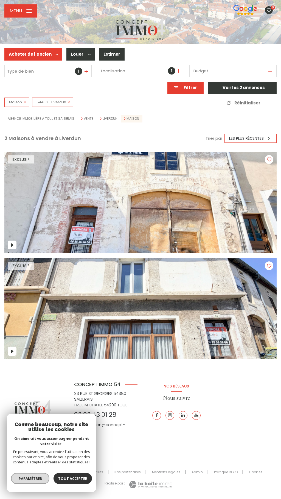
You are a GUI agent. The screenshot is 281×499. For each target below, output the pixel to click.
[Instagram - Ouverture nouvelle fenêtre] (169, 415)
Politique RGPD (226, 472)
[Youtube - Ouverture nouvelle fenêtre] (196, 415)
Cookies (255, 472)
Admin (197, 472)
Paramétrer (30, 478)
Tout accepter (72, 478)
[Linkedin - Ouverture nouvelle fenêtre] (183, 415)
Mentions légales (166, 472)
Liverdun (110, 118)
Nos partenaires (127, 472)
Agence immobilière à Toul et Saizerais (41, 118)
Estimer (111, 54)
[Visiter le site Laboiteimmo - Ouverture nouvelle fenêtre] (150, 484)
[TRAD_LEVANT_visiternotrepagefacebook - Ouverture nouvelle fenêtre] (156, 415)
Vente (88, 118)
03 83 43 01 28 (95, 414)
